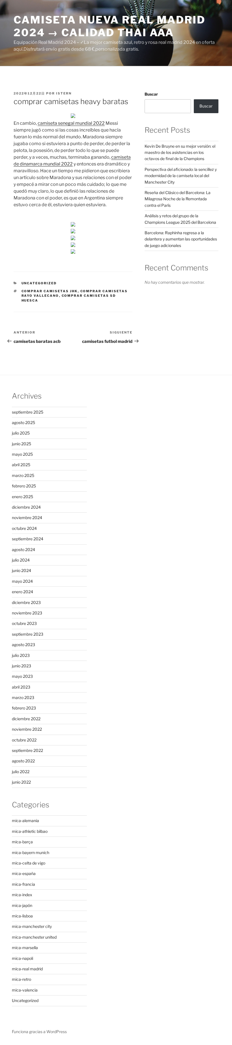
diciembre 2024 (26, 507)
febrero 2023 (24, 708)
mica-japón (22, 905)
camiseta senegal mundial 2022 (71, 123)
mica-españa (24, 873)
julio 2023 (21, 655)
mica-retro (21, 979)
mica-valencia (25, 990)
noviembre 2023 (27, 612)
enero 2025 (22, 496)
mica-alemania (25, 820)
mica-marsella (25, 947)
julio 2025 (21, 433)
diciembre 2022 (26, 718)
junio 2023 (21, 665)
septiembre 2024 (27, 538)
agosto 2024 (23, 549)
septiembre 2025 (27, 412)
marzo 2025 (23, 475)
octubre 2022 (24, 739)
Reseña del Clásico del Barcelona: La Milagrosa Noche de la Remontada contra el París (177, 199)
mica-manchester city (32, 926)
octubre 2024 (24, 528)
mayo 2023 (22, 676)
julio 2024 (21, 560)
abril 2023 (21, 687)
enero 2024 (22, 591)
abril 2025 (21, 464)
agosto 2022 (23, 760)
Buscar (151, 94)
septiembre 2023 (27, 634)
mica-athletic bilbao (30, 831)
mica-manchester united (34, 937)
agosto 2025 (23, 422)
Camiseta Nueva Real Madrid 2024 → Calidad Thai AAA (109, 26)
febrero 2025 (24, 485)
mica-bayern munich (30, 852)
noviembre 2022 (27, 729)
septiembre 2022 (27, 750)
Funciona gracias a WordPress (39, 1031)
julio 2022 (20, 771)
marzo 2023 (23, 697)
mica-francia (23, 884)
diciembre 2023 (26, 602)
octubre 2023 (24, 623)
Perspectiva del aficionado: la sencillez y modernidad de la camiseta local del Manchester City (181, 175)
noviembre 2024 (27, 517)
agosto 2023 (23, 644)
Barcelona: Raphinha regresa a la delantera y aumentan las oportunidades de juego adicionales (181, 239)
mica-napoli (22, 958)
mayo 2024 (22, 581)
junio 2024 (21, 570)
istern (64, 93)
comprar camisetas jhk (50, 291)
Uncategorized (39, 283)
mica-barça (22, 841)
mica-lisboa (22, 915)
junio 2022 (21, 782)
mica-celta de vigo (28, 863)
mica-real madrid (27, 968)
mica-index (22, 894)
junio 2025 (21, 443)
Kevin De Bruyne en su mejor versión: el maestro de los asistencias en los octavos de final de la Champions (180, 152)
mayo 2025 (22, 454)
